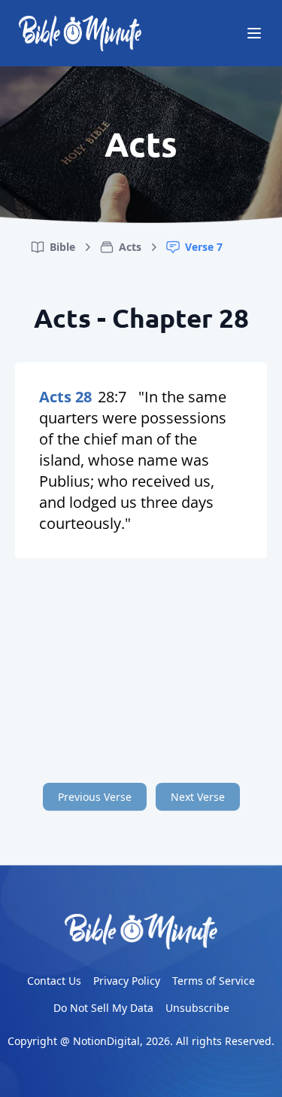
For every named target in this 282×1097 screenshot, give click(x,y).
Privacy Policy (126, 980)
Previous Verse (95, 797)
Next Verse (198, 797)
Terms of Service (213, 980)
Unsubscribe (197, 1008)
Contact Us (54, 980)
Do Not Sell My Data (103, 1008)
